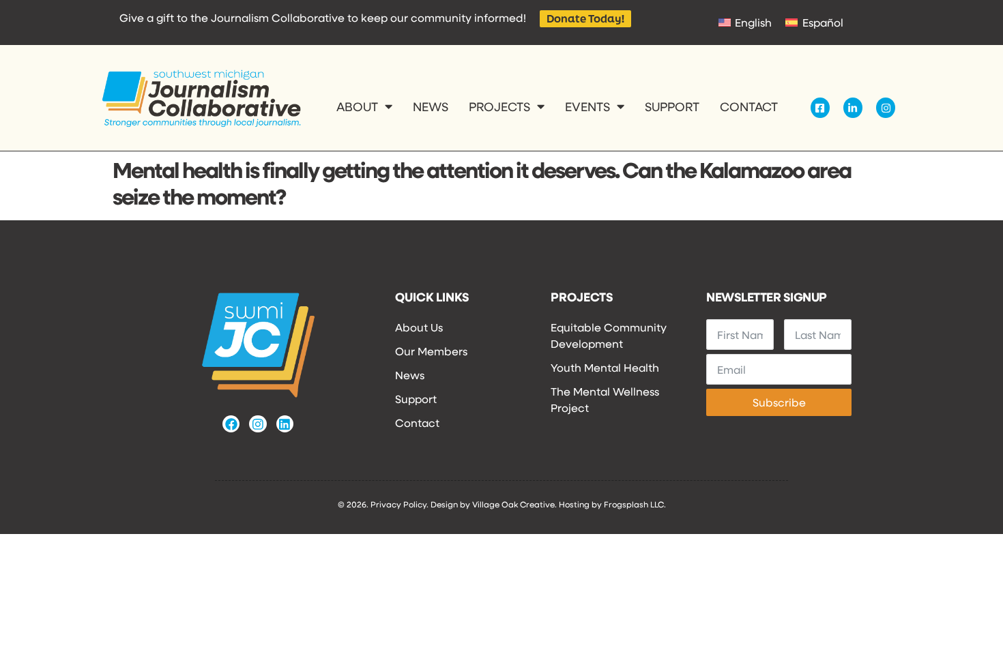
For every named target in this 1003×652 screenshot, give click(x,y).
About (357, 106)
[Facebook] (230, 423)
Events (587, 106)
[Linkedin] (284, 423)
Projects (499, 106)
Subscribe (779, 402)
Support (672, 106)
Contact (749, 106)
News (430, 106)
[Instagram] (257, 423)
